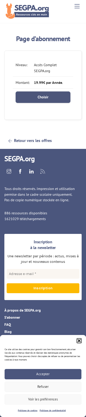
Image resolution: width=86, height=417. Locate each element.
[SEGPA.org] (28, 17)
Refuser (43, 386)
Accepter (43, 374)
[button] (79, 340)
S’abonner (12, 317)
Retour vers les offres (33, 140)
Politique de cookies (27, 410)
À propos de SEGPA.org (22, 310)
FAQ (7, 324)
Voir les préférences (43, 399)
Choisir (43, 97)
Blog (8, 331)
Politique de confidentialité (53, 410)
